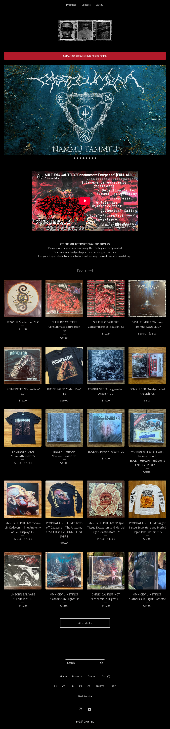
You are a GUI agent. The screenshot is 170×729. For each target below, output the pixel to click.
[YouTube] (89, 709)
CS (88, 686)
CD (63, 686)
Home (63, 676)
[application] (85, 201)
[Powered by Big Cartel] (85, 721)
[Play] (36, 227)
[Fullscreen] (133, 227)
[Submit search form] (102, 663)
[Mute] (128, 227)
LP (72, 686)
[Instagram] (80, 709)
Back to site (85, 696)
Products (71, 5)
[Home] (85, 30)
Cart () (100, 5)
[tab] (74, 158)
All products (85, 623)
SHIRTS (100, 686)
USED (113, 686)
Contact (86, 5)
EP (80, 686)
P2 (55, 686)
